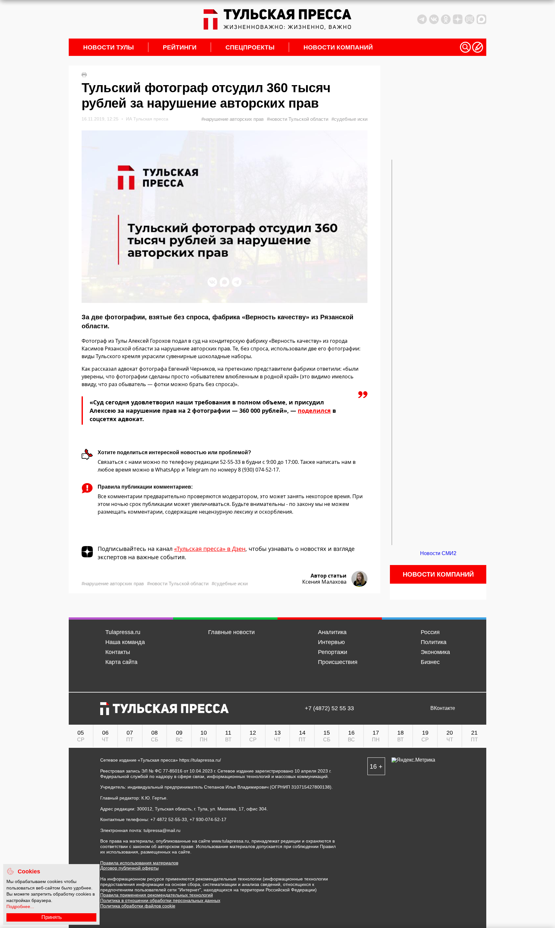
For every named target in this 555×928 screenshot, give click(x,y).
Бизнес (430, 662)
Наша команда (125, 642)
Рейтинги (180, 47)
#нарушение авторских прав (232, 119)
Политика (433, 642)
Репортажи (332, 652)
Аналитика (332, 632)
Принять (51, 917)
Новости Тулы (108, 47)
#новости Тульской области (297, 119)
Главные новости (231, 632)
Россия (430, 632)
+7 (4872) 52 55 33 (329, 708)
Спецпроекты (250, 47)
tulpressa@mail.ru (162, 830)
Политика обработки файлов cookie (137, 905)
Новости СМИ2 (438, 553)
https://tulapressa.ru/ (200, 760)
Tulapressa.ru (122, 632)
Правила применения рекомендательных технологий (156, 894)
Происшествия (337, 662)
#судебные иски (349, 119)
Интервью (331, 642)
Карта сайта (121, 662)
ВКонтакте (442, 708)
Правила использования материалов (139, 862)
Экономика (435, 652)
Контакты (117, 652)
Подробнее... (20, 906)
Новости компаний (338, 47)
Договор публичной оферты (129, 868)
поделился (314, 410)
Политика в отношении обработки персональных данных (160, 900)
